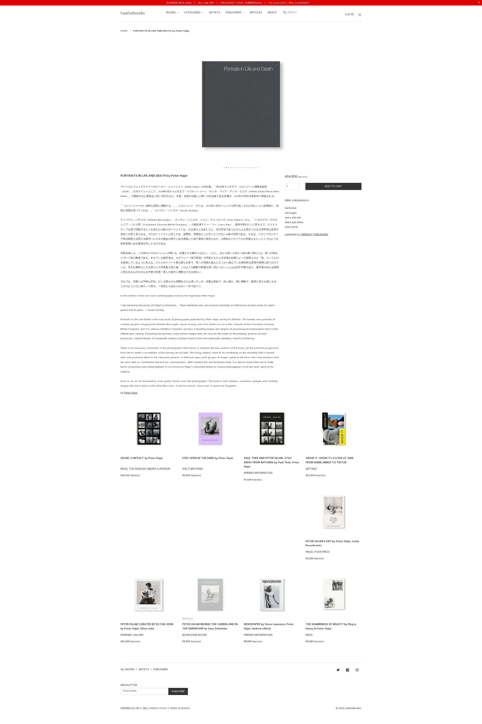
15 (255, 167)
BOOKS (171, 13)
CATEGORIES (193, 13)
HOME (123, 31)
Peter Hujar (130, 393)
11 (246, 167)
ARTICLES (256, 13)
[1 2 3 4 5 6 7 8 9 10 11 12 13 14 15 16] (241, 104)
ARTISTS (214, 13)
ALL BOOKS (127, 670)
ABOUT (272, 13)
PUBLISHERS (234, 13)
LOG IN (349, 15)
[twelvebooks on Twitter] (338, 671)
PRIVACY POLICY (158, 708)
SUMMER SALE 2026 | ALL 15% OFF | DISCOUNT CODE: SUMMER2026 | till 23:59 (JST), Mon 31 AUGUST (238, 3)
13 (251, 167)
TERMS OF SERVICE (180, 708)
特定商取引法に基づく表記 (134, 708)
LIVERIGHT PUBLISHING (314, 235)
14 (253, 167)
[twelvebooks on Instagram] (357, 671)
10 (244, 167)
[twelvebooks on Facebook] (347, 671)
